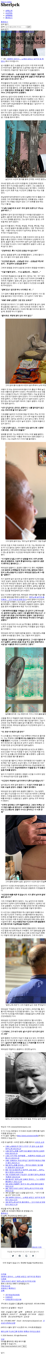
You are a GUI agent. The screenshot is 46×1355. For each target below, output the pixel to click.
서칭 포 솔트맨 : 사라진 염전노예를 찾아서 (17, 32)
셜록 (2, 1291)
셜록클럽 (9, 15)
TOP (2, 1339)
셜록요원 (9, 11)
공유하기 (4, 1288)
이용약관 (9, 1297)
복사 (24, 1346)
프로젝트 (9, 13)
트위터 (20, 1331)
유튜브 (26, 1331)
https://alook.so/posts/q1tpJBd (27, 1136)
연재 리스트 (5, 1286)
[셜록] (10, 7)
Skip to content (6, 2)
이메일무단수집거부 (13, 1299)
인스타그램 (12, 1331)
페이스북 (4, 1331)
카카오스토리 (34, 1331)
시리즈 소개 (39, 1142)
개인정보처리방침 (12, 1295)
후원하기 (9, 18)
